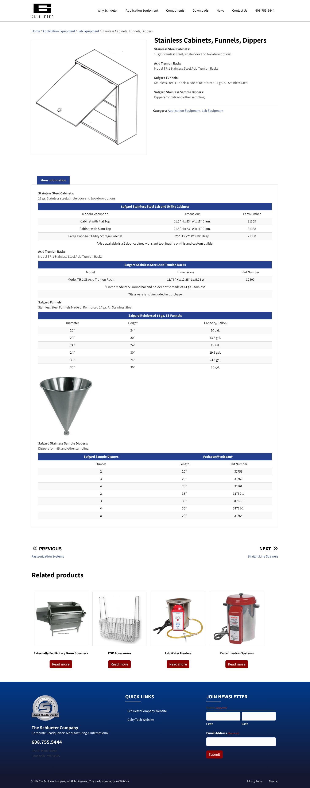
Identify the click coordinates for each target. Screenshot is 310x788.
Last (245, 724)
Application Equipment (59, 31)
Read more (61, 664)
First (209, 724)
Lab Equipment (88, 31)
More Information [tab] (53, 180)
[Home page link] (42, 17)
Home (36, 31)
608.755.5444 (47, 741)
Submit (214, 754)
